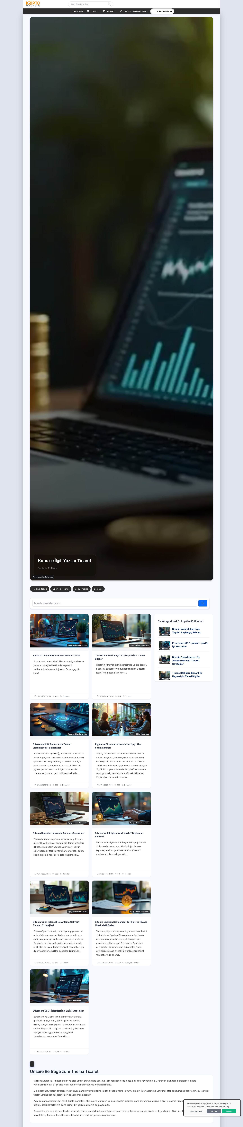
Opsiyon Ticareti (61, 589)
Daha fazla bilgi (196, 1111)
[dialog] (212, 1108)
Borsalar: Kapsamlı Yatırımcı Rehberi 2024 (56, 655)
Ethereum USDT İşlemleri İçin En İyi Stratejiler (58, 1010)
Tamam (229, 1111)
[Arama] (109, 4)
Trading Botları (39, 589)
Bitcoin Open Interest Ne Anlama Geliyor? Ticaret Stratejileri (186, 660)
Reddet (214, 1111)
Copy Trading (81, 589)
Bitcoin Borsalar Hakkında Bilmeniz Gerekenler (59, 833)
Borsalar (98, 589)
